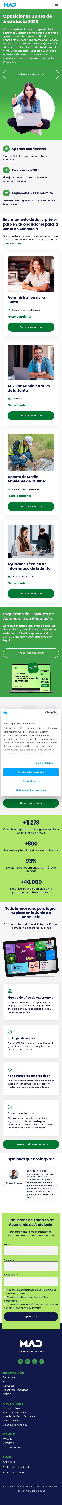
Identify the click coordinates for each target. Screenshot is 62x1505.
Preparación (10, 1377)
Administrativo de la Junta (26, 299)
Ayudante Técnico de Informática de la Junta (29, 566)
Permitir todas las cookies (31, 772)
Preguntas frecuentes (15, 1390)
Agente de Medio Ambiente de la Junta (27, 479)
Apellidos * (11, 1275)
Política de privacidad (16, 1467)
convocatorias (12, 243)
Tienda (7, 1394)
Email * (8, 1244)
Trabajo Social (11, 1420)
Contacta (9, 1386)
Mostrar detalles (44, 763)
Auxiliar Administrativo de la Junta (29, 388)
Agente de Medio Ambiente (19, 1416)
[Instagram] (27, 1361)
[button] (56, 4)
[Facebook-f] (20, 1361)
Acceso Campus (13, 1447)
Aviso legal (9, 1462)
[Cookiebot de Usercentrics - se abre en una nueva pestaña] (45, 713)
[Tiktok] (34, 1361)
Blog (5, 1381)
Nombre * (10, 1260)
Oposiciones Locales (15, 1425)
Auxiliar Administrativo (15, 1412)
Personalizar (29, 781)
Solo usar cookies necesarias (31, 790)
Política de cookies (14, 1472)
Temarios (8, 1443)
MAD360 (7, 1439)
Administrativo (11, 1408)
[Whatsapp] (41, 1361)
